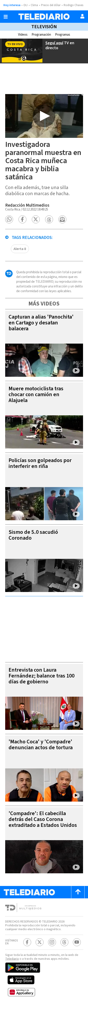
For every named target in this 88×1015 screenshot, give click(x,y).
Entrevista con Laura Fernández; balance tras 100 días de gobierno (41, 676)
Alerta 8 (20, 248)
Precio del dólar (50, 5)
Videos (23, 34)
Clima (34, 5)
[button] (9, 219)
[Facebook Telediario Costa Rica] (27, 942)
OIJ (25, 5)
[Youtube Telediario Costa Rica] (77, 942)
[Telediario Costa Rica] (44, 16)
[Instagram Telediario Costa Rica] (52, 942)
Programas (62, 34)
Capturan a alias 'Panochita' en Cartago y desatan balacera (41, 323)
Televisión (44, 26)
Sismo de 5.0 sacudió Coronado (33, 535)
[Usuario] (82, 16)
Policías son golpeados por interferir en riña (40, 463)
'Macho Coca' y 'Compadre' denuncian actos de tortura (41, 744)
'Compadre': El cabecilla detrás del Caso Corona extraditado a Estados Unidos (43, 819)
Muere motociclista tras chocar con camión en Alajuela (36, 394)
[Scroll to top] (78, 892)
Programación (41, 34)
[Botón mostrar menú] (5, 16)
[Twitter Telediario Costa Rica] (40, 942)
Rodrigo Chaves (73, 5)
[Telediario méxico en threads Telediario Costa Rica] (64, 942)
